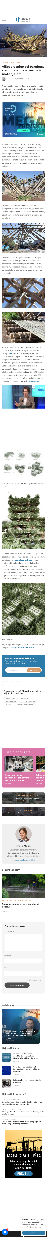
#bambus (24, 698)
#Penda (8, 704)
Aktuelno (7, 901)
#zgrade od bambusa (25, 704)
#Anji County (11, 698)
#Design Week (11, 701)
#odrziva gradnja (28, 701)
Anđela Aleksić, (12, 79)
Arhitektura (21, 796)
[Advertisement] (23, 427)
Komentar (9, 931)
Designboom (33, 381)
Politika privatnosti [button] (34, 1227)
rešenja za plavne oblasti (22, 647)
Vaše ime (8, 955)
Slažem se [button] (33, 1233)
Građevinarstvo (11, 62)
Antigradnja (26, 810)
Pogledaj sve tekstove (23, 860)
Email (7, 968)
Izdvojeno (35, 796)
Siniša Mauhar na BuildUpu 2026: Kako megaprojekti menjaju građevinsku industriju (20, 1033)
